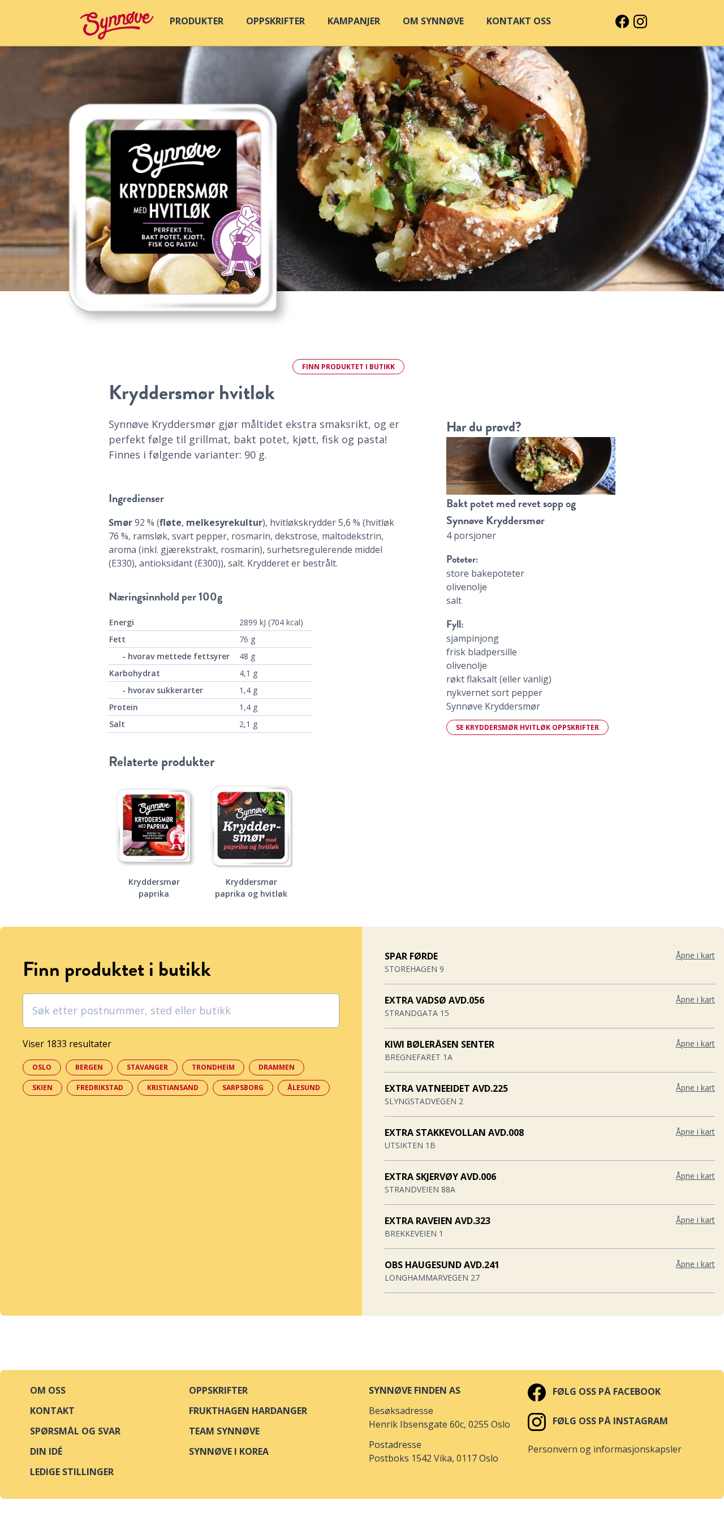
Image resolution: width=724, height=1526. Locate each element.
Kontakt (52, 1410)
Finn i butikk (348, 366)
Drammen (276, 1067)
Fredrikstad (99, 1087)
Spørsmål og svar (75, 1431)
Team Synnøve (224, 1431)
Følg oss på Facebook (605, 1391)
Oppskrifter (218, 1390)
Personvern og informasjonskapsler (605, 1449)
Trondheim (213, 1067)
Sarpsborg (243, 1087)
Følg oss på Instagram (609, 1421)
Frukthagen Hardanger (248, 1410)
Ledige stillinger (72, 1472)
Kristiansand (173, 1087)
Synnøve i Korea (229, 1451)
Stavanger (147, 1067)
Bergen (89, 1067)
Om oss (48, 1390)
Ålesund (303, 1087)
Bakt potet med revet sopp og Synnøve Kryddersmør (511, 512)
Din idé (46, 1451)
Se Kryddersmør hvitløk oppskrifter (527, 727)
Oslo (41, 1067)
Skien (42, 1087)
